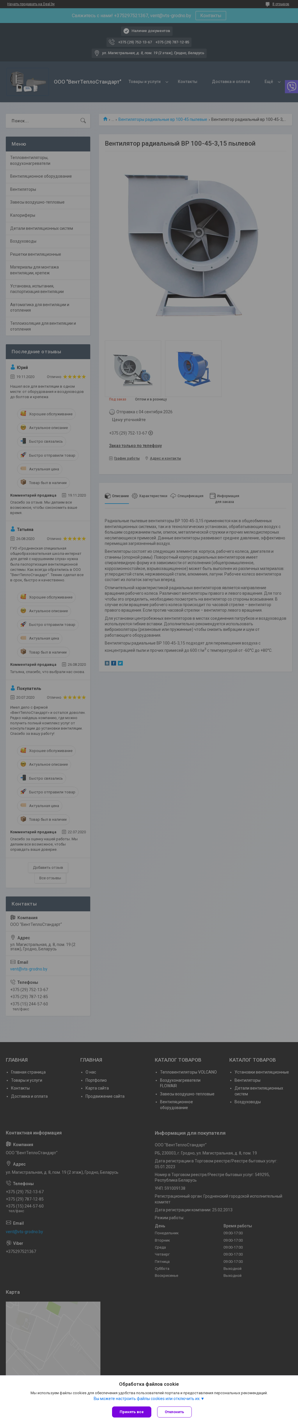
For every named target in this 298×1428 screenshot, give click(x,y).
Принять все (132, 1412)
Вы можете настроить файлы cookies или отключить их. (147, 1398)
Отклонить (174, 1412)
